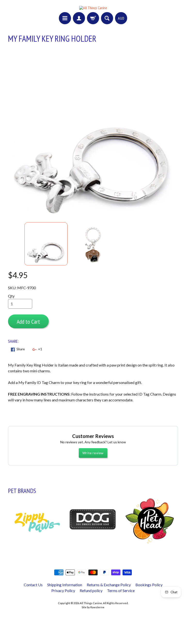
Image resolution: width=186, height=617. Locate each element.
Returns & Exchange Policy (109, 584)
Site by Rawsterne (93, 607)
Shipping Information (64, 584)
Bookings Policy (149, 584)
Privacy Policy (63, 590)
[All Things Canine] (93, 8)
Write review (93, 453)
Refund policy (91, 590)
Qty (11, 296)
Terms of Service (121, 590)
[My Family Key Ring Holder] (46, 244)
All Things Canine (91, 603)
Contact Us (33, 584)
